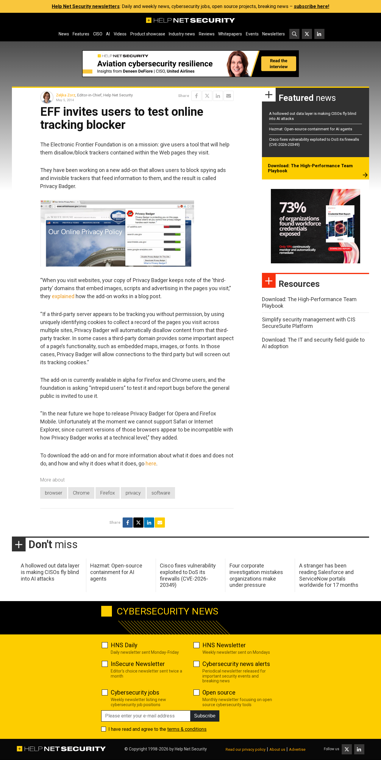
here (151, 463)
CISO (97, 34)
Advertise (297, 749)
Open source (218, 692)
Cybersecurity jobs (135, 692)
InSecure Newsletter (138, 663)
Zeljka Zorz (65, 95)
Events (252, 34)
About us (277, 749)
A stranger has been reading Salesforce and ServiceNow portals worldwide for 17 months (328, 575)
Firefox (107, 493)
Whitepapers (230, 34)
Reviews (207, 34)
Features (81, 34)
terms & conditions (187, 729)
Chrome (81, 493)
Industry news (182, 34)
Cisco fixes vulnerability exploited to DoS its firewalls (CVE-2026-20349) (188, 575)
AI (108, 34)
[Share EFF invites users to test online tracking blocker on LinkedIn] (218, 96)
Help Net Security (191, 749)
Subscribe (205, 715)
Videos (120, 34)
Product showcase (147, 34)
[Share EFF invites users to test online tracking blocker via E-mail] (229, 96)
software (161, 493)
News (64, 34)
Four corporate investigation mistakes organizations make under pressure (256, 575)
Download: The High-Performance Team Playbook (310, 168)
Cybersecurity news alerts (236, 663)
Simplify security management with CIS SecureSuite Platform (308, 322)
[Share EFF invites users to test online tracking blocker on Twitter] (207, 96)
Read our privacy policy (246, 749)
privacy (133, 493)
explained (63, 296)
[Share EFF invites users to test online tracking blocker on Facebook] (196, 96)
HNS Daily (124, 645)
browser (53, 493)
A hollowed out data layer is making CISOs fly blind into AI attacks (50, 571)
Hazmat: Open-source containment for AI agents (310, 129)
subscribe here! (311, 6)
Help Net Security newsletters (86, 6)
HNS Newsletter (224, 645)
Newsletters (273, 34)
